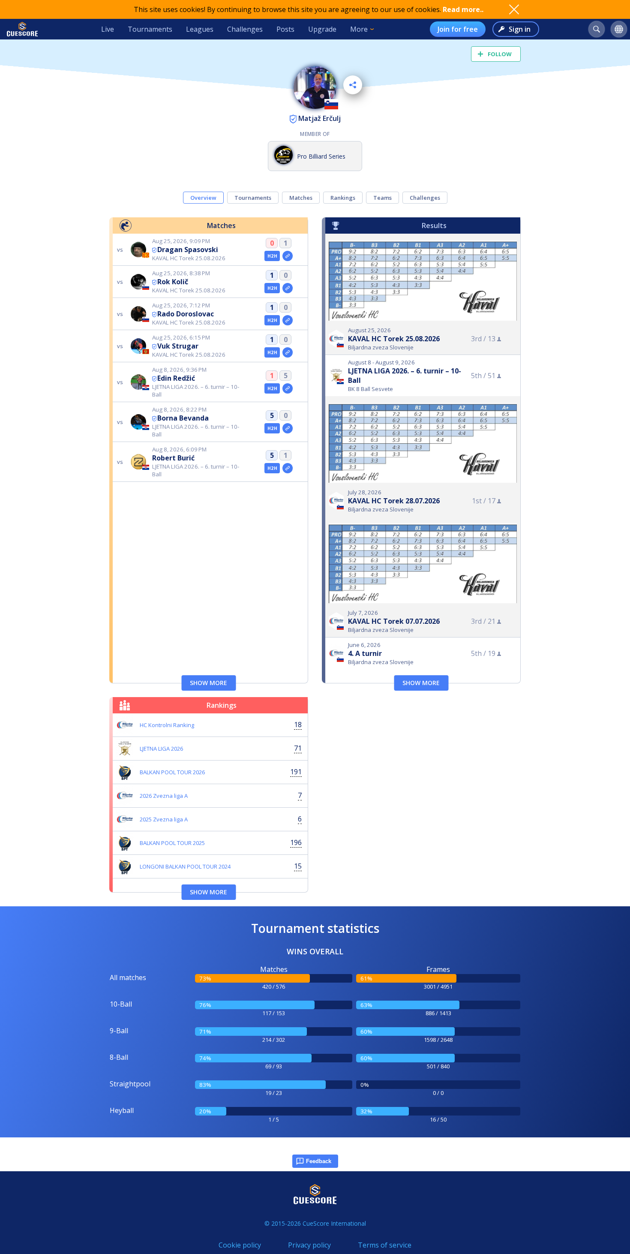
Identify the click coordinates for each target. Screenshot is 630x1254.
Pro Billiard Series (321, 156)
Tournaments (150, 29)
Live (107, 29)
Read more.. (463, 9)
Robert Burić (173, 458)
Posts (285, 29)
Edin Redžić (176, 378)
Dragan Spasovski (187, 249)
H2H (272, 256)
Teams (382, 197)
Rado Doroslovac (185, 314)
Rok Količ (172, 281)
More (359, 29)
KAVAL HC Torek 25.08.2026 (394, 338)
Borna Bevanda (183, 418)
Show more (208, 683)
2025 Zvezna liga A (164, 819)
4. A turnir (365, 653)
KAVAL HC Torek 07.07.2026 (394, 621)
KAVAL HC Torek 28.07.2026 (394, 500)
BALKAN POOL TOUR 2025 (172, 843)
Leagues (199, 29)
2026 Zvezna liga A (164, 796)
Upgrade (322, 29)
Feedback (318, 1161)
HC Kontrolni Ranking (167, 725)
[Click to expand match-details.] (287, 256)
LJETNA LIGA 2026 (161, 748)
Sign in (520, 29)
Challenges (245, 29)
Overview (203, 197)
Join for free (458, 29)
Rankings (342, 197)
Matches (300, 197)
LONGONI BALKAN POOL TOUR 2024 (185, 866)
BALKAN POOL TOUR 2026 (172, 772)
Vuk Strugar (177, 346)
